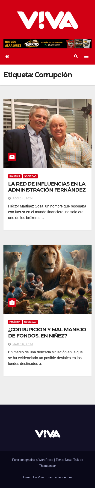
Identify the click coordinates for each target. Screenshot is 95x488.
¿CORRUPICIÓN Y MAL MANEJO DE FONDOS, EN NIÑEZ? (47, 332)
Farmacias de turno (60, 477)
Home (26, 477)
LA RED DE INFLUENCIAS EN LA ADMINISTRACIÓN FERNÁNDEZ (47, 187)
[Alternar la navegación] (86, 56)
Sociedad (30, 176)
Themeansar (47, 465)
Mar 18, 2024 (22, 344)
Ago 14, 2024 (22, 198)
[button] (76, 56)
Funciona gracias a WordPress (33, 459)
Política (14, 176)
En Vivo (38, 477)
